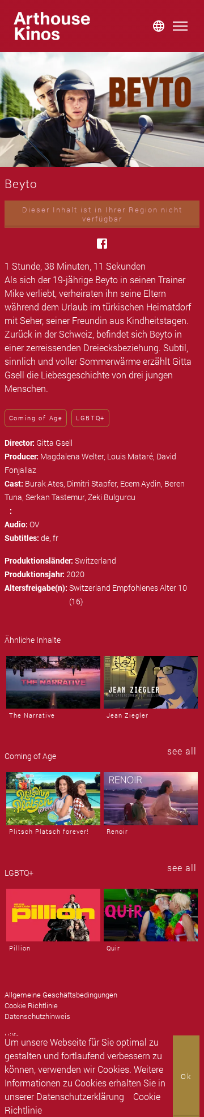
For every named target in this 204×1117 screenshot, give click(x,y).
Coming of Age (36, 417)
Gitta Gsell (54, 442)
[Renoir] (151, 798)
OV (34, 524)
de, (47, 537)
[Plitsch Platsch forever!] (53, 798)
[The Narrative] (53, 682)
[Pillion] (53, 915)
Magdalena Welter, (73, 456)
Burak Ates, (46, 483)
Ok (186, 1076)
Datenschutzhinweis (37, 1016)
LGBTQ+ (90, 417)
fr (55, 537)
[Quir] (151, 915)
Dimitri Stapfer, (93, 483)
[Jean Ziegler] (151, 682)
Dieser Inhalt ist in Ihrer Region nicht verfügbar (102, 214)
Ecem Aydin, (142, 483)
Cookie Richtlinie (31, 1005)
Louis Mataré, (131, 456)
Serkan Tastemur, (57, 497)
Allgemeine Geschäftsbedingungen (61, 994)
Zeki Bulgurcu (111, 497)
